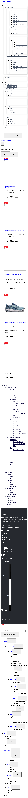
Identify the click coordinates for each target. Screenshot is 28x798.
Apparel (9, 115)
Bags (8, 764)
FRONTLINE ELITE (19, 51)
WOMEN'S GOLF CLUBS (13, 438)
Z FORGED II (15, 33)
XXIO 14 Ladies (16, 62)
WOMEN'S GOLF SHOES (13, 470)
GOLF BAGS (10, 480)
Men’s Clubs (10, 646)
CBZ (16, 42)
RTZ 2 (17, 44)
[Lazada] (8, 611)
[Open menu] (2, 144)
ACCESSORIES (8, 472)
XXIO (8, 79)
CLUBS (5, 534)
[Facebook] (2, 611)
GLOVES (9, 474)
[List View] (14, 154)
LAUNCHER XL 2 (16, 37)
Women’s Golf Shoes (12, 86)
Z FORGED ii (16, 395)
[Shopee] (10, 611)
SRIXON (8, 77)
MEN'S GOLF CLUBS (12, 387)
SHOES (6, 466)
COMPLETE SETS (16, 55)
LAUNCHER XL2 (17, 417)
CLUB (5, 385)
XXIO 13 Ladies (16, 64)
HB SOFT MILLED (19, 53)
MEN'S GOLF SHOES (12, 468)
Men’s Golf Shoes (11, 84)
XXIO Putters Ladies (18, 66)
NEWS (6, 125)
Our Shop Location (9, 558)
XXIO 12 (15, 422)
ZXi (13, 31)
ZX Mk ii (15, 393)
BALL (5, 458)
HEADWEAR (10, 488)
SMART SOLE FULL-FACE (21, 46)
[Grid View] (5, 154)
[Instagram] (6, 611)
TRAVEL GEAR (11, 496)
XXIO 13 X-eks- (16, 16)
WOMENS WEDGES (18, 442)
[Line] (4, 611)
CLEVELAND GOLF (9, 550)
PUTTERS (15, 409)
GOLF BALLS (10, 460)
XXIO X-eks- (16, 424)
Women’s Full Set (17, 73)
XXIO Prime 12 (16, 18)
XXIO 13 (14, 14)
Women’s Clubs (11, 709)
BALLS (5, 535)
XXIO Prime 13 (16, 20)
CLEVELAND (12, 104)
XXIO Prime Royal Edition (19, 24)
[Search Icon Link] (5, 127)
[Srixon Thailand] (6, 1)
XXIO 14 (14, 12)
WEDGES (15, 401)
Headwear (10, 775)
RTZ (17, 407)
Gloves (9, 756)
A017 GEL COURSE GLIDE (11, 370)
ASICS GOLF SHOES (9, 551)
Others (9, 787)
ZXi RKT (14, 29)
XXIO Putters (16, 22)
